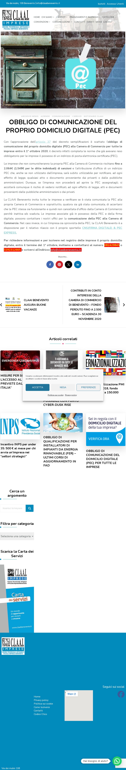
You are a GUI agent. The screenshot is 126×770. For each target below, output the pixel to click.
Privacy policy (71, 395)
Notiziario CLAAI (93, 116)
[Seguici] (121, 696)
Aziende (45, 116)
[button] (117, 761)
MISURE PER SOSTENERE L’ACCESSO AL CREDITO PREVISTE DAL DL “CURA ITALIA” (19, 382)
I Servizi (77, 116)
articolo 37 (43, 142)
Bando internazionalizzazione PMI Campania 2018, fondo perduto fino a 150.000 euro (105, 388)
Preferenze (88, 387)
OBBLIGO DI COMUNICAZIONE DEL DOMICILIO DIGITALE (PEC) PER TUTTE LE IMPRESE (103, 459)
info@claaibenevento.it (66, 250)
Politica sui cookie (55, 395)
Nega (63, 387)
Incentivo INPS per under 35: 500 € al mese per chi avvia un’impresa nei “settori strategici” (18, 450)
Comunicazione (61, 116)
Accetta (37, 387)
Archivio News (29, 116)
